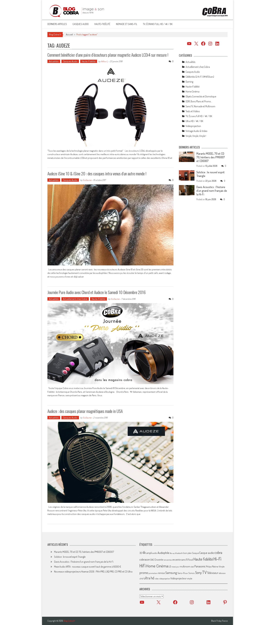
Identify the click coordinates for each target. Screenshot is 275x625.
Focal (190, 559)
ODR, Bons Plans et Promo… (199, 101)
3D (140, 553)
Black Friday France (219, 621)
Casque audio (206, 553)
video (157, 578)
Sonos (191, 573)
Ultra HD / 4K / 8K (194, 121)
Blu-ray (172, 553)
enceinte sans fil (180, 559)
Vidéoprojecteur (178, 578)
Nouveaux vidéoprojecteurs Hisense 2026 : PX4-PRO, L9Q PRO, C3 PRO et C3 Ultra (93, 571)
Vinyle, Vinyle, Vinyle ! (196, 135)
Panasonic (199, 566)
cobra (218, 552)
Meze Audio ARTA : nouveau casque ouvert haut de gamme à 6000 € (87, 566)
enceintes (168, 559)
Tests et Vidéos (193, 111)
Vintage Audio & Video (196, 131)
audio (154, 553)
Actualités (54, 61)
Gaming (189, 81)
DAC (152, 559)
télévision (222, 573)
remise (161, 573)
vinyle (189, 578)
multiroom (185, 566)
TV (204, 572)
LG (170, 566)
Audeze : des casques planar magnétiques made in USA (85, 411)
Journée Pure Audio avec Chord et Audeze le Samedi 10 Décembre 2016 (96, 292)
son (186, 573)
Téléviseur (212, 573)
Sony (198, 572)
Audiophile (163, 553)
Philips (209, 566)
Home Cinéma (192, 91)
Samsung (171, 573)
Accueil (69, 34)
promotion (153, 573)
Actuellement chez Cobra (75, 298)
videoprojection (164, 578)
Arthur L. (104, 61)
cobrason (144, 559)
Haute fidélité (203, 559)
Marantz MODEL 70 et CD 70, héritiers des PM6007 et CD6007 (210, 157)
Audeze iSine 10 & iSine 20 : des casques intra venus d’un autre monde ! (96, 173)
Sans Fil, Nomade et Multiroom (200, 106)
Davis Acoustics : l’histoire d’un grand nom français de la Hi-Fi (211, 190)
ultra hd (149, 578)
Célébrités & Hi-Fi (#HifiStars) (200, 76)
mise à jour (175, 566)
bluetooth (179, 553)
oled (192, 566)
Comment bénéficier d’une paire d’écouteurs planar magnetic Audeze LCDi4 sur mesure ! (107, 55)
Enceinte (159, 559)
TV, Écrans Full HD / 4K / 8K (158, 24)
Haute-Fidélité (102, 24)
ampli (149, 553)
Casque (195, 552)
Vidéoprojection (193, 126)
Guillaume (87, 180)
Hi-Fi (217, 559)
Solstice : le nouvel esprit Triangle (69, 556)
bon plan (187, 553)
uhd (141, 578)
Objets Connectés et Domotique (201, 96)
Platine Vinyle (218, 566)
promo (143, 572)
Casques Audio (81, 24)
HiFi (142, 566)
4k (144, 552)
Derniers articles (57, 24)
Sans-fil (181, 573)
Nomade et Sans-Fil (126, 24)
